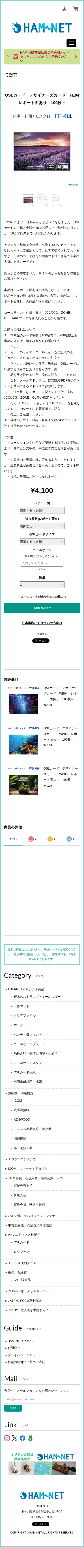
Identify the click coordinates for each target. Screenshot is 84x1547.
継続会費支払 (23, 1185)
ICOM (18, 1100)
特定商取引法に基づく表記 (26, 1362)
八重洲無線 (21, 1110)
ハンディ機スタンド (28, 1034)
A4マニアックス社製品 (24, 1234)
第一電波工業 (23, 1148)
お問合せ (14, 1348)
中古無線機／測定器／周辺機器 (30, 1225)
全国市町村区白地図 (28, 1082)
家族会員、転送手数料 (29, 1204)
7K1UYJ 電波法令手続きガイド (30, 1310)
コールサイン (44, 550)
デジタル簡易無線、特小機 (32, 1129)
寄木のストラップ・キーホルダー (37, 996)
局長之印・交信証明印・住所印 (36, 1053)
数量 (42, 577)
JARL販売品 (22, 1280)
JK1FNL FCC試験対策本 (25, 1300)
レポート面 (42, 503)
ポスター (20, 1025)
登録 (13, 1408)
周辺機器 (20, 1138)
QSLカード (21, 1242)
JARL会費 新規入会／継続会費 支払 (35, 1178)
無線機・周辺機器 (20, 1093)
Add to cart (42, 608)
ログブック (21, 1251)
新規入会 (20, 1195)
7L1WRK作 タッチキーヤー (28, 1291)
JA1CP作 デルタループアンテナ (31, 1216)
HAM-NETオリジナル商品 (26, 989)
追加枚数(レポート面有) (42, 519)
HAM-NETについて (21, 1341)
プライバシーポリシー (23, 1355)
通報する (42, 634)
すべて (13, 838)
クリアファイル (25, 1015)
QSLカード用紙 (25, 1072)
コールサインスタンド (29, 1063)
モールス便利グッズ (22, 1263)
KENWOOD (22, 1119)
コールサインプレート (29, 1044)
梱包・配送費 (17, 1272)
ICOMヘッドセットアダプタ (28, 1168)
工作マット (21, 1006)
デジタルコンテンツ (22, 1159)
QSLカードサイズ (42, 534)
